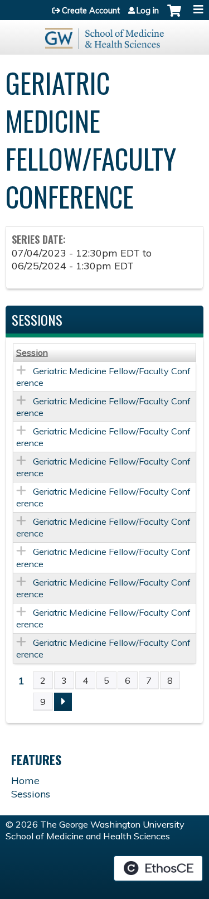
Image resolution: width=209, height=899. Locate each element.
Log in (148, 10)
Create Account (91, 10)
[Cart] (174, 16)
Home (25, 780)
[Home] (104, 34)
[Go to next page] (63, 702)
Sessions (30, 793)
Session (32, 352)
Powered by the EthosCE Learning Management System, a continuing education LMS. (158, 868)
